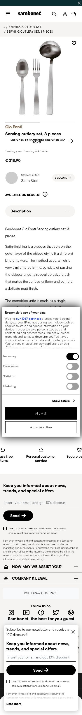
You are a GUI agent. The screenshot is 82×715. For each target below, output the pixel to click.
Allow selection (41, 427)
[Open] (53, 14)
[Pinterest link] (70, 612)
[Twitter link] (55, 612)
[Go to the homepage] (29, 14)
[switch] (72, 366)
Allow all (41, 413)
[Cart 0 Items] (73, 14)
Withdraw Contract (41, 593)
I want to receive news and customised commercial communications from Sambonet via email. (37, 530)
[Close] (73, 632)
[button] (45, 195)
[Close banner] (79, 3)
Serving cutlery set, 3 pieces (30, 31)
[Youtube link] (26, 612)
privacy (40, 559)
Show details (61, 401)
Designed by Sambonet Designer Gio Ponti (37, 141)
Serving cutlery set (25, 27)
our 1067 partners (28, 318)
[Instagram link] (11, 612)
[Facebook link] (41, 612)
